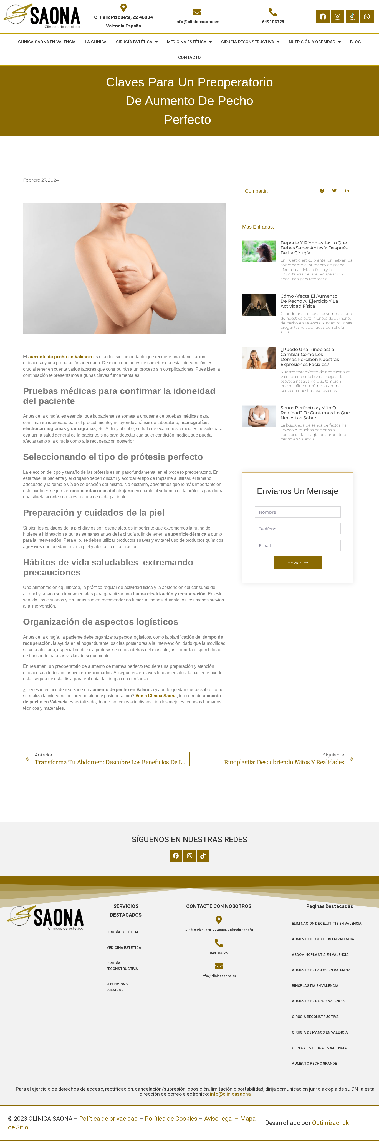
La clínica (96, 41)
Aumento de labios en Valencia (321, 970)
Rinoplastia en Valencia (315, 986)
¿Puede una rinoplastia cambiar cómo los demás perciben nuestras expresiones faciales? (310, 357)
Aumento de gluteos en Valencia (323, 939)
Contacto (189, 57)
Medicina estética (186, 41)
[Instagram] (337, 16)
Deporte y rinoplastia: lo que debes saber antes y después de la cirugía (314, 247)
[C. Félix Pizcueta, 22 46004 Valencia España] (123, 8)
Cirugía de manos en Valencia (320, 1032)
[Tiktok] (203, 856)
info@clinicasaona (230, 1094)
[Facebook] (323, 16)
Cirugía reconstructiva (247, 41)
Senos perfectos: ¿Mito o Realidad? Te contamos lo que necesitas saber (315, 412)
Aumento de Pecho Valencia (318, 1001)
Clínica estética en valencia (319, 1048)
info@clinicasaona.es (197, 21)
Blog (355, 41)
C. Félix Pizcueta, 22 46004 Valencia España (219, 930)
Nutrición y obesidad (312, 41)
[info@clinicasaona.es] (197, 12)
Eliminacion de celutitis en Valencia (327, 923)
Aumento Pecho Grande (314, 1063)
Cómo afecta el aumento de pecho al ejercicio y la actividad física (309, 301)
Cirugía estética (134, 41)
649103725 (273, 21)
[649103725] (273, 12)
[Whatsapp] (367, 16)
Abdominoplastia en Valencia (320, 954)
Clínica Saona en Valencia (47, 41)
